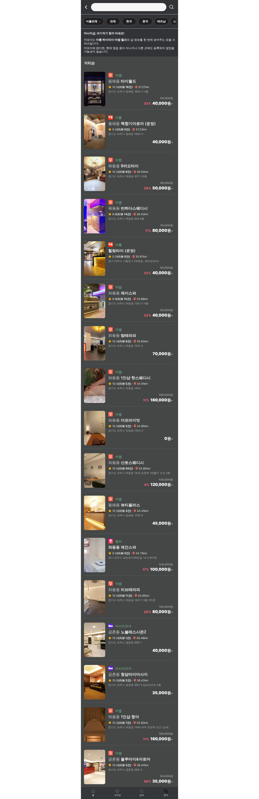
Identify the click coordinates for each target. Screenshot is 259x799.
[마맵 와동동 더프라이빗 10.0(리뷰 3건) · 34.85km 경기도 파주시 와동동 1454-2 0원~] (129, 447)
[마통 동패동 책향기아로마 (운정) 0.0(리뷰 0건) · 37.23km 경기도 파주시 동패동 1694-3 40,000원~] (129, 150)
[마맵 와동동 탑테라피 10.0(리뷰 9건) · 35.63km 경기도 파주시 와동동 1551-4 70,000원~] (129, 362)
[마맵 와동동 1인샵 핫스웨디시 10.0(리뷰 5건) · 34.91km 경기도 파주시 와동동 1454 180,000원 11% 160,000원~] (129, 405)
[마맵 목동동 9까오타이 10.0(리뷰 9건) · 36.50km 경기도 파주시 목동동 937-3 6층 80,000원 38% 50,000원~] (129, 193)
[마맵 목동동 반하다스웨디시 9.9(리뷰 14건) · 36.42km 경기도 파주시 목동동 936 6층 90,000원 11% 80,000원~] (129, 235)
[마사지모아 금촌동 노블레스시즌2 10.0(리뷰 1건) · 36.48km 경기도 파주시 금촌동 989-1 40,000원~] (129, 659)
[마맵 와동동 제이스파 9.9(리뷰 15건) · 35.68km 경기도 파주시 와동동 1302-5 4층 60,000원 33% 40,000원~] (129, 320)
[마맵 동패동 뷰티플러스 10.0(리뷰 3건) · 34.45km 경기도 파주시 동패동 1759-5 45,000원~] (129, 532)
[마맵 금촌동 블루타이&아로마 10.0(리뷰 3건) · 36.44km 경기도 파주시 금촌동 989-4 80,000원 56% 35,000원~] (129, 786)
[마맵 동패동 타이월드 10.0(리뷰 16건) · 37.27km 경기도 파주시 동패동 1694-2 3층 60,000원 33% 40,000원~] (129, 108)
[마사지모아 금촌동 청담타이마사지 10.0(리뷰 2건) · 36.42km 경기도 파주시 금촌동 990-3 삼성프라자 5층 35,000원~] (129, 701)
